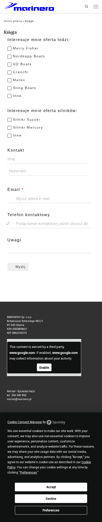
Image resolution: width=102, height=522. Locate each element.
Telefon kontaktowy (28, 215)
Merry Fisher (26, 48)
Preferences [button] (28, 472)
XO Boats (22, 64)
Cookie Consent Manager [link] (24, 422)
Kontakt (15, 150)
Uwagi (14, 240)
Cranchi (20, 72)
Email (13, 189)
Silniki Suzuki (26, 119)
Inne (17, 96)
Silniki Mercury (28, 127)
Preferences (51, 510)
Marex (19, 80)
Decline (51, 498)
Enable (44, 367)
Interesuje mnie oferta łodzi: (38, 40)
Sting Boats (24, 88)
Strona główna (13, 21)
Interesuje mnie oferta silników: (42, 111)
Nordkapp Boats (29, 56)
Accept (51, 487)
